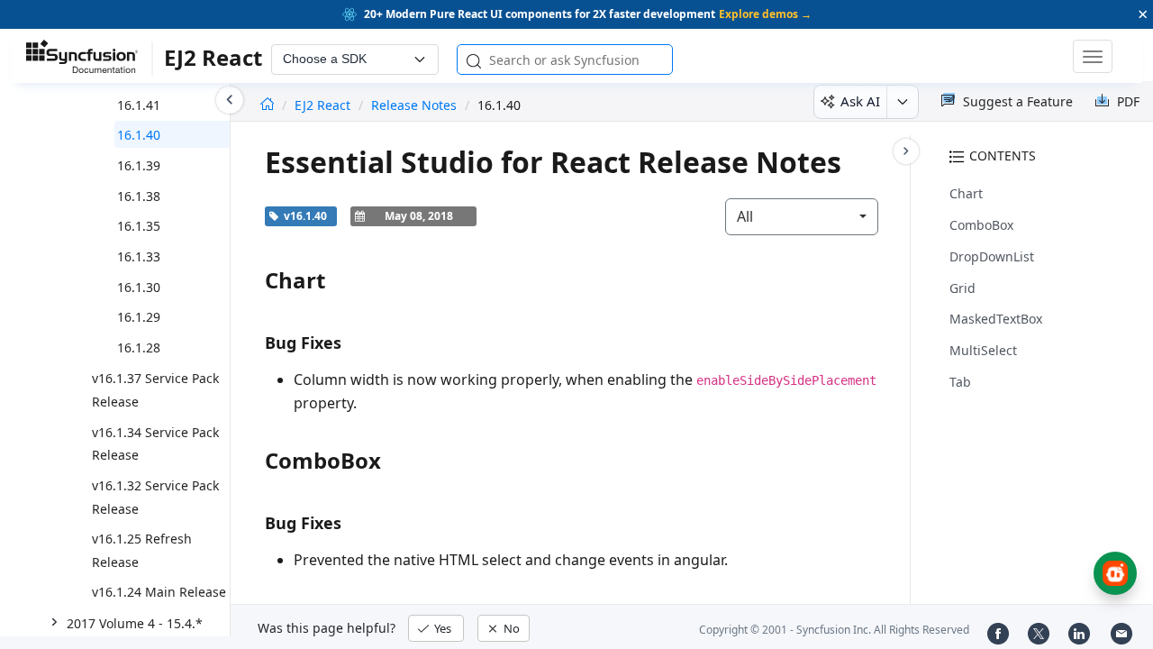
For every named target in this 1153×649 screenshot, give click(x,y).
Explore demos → (765, 14)
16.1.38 (138, 196)
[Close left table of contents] (229, 100)
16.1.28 (138, 347)
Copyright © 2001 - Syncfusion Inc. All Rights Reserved (834, 629)
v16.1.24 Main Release (159, 591)
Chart (966, 193)
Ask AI (860, 101)
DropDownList (991, 256)
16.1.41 (138, 105)
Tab (960, 381)
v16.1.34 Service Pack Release (155, 444)
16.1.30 (138, 287)
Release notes (414, 105)
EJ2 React (324, 105)
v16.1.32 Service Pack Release (155, 497)
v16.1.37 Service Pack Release (155, 390)
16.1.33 (138, 256)
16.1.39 (138, 165)
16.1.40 (138, 134)
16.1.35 (138, 225)
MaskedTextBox (995, 318)
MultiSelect (983, 350)
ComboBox (981, 224)
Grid (962, 288)
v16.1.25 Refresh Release (142, 550)
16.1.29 (138, 316)
